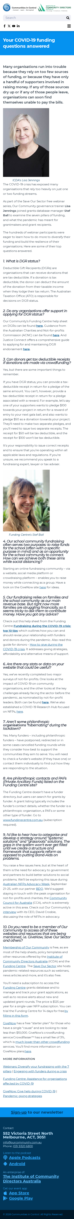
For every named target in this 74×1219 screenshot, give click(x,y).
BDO (39, 889)
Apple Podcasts (24, 1157)
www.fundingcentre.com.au (23, 820)
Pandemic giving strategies (22, 1096)
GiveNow (9, 1023)
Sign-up (19, 1112)
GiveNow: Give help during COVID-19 (29, 1091)
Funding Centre (14, 966)
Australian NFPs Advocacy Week (26, 884)
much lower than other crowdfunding (42, 1042)
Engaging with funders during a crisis (40, 1071)
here (42, 587)
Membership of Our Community (26, 947)
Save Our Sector (44, 966)
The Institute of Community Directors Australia (31, 1178)
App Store (19, 1193)
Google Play (21, 1198)
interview (9, 912)
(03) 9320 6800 (23, 1146)
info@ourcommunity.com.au (22, 1142)
